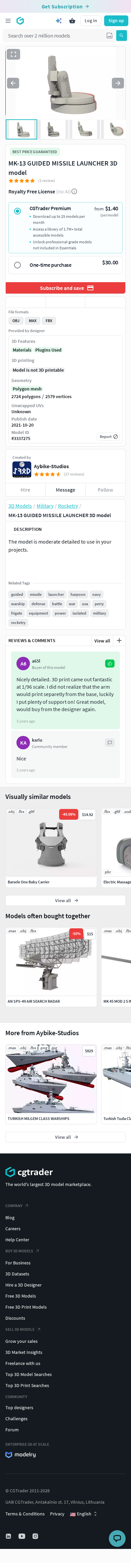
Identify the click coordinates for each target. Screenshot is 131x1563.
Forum (12, 1430)
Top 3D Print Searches (27, 1385)
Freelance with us (22, 1363)
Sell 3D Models (20, 1329)
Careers (12, 1229)
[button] (109, 35)
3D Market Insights (23, 1352)
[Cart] (72, 20)
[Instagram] (36, 1536)
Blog (9, 1217)
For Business (18, 1263)
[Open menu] (8, 20)
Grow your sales (21, 1341)
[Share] (105, 302)
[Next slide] (118, 83)
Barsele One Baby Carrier (28, 881)
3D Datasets (17, 1274)
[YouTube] (22, 1536)
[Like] (26, 302)
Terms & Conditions (25, 1514)
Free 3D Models (20, 1296)
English (80, 1514)
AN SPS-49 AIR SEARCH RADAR (34, 1001)
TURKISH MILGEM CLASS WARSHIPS (39, 1118)
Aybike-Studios (51, 466)
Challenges (16, 1419)
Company (14, 1205)
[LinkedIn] (9, 1536)
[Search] (121, 35)
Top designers (19, 1407)
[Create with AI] (58, 20)
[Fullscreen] (13, 54)
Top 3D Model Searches (28, 1374)
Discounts (15, 1318)
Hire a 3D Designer (23, 1285)
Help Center (17, 1240)
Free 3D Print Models (26, 1307)
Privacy (57, 1514)
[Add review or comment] (119, 640)
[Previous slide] (13, 83)
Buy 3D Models (19, 1250)
